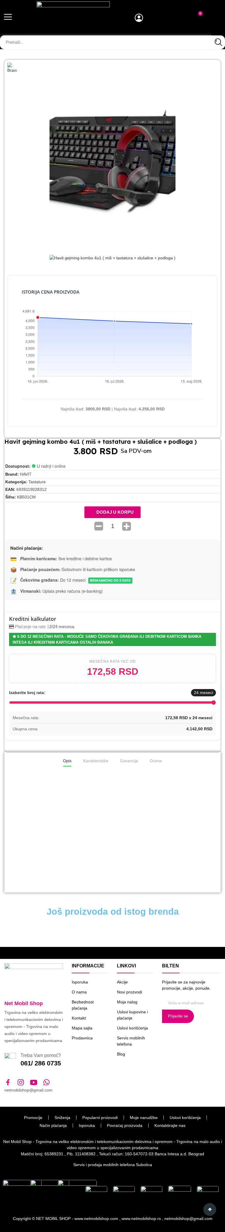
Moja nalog (127, 1002)
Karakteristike (95, 760)
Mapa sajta (82, 1028)
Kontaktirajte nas (169, 1125)
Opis (67, 760)
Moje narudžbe (144, 1118)
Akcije (122, 982)
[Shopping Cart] (197, 18)
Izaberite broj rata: (27, 692)
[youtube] (33, 1083)
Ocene (156, 760)
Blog (121, 1054)
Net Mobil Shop (23, 1003)
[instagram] (20, 1083)
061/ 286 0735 (41, 1063)
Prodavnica (82, 1038)
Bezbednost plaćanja (83, 1005)
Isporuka (80, 982)
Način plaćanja (53, 1125)
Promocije (33, 1118)
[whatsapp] (46, 1083)
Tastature (37, 481)
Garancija (129, 760)
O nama (79, 992)
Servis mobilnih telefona (131, 1041)
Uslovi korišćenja (132, 1028)
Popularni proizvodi (100, 1118)
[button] (112, 512)
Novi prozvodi (129, 992)
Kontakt (79, 1018)
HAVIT (26, 474)
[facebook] (7, 1083)
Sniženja (62, 1118)
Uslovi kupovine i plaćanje (132, 1015)
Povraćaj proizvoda (124, 1125)
